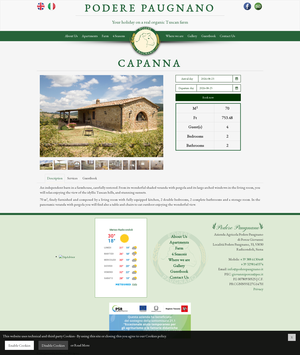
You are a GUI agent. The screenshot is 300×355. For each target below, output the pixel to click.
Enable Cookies (19, 345)
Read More (82, 345)
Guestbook (208, 36)
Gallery (192, 36)
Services (72, 178)
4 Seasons (119, 36)
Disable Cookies (53, 345)
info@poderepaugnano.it (245, 269)
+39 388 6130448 (251, 259)
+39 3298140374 (252, 264)
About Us (71, 36)
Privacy (258, 289)
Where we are (174, 36)
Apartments (90, 36)
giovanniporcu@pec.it (247, 274)
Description (54, 178)
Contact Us (227, 36)
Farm (105, 36)
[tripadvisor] (258, 15)
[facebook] (247, 15)
